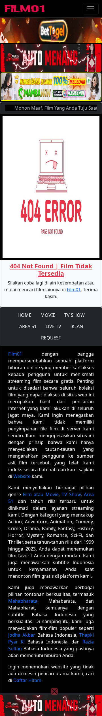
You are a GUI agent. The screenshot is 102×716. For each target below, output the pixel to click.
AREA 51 (28, 326)
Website (22, 476)
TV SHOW (74, 315)
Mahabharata (22, 601)
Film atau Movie (40, 494)
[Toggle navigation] (91, 8)
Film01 (74, 289)
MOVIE (48, 315)
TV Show (71, 494)
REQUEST (51, 338)
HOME (24, 315)
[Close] (54, 38)
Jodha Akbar (21, 635)
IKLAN (76, 326)
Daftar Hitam (27, 680)
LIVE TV (53, 326)
